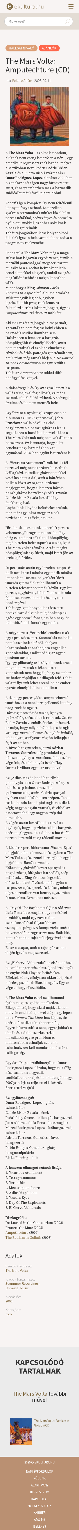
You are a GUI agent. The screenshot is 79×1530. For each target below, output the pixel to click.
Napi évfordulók (39, 1471)
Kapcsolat (39, 1499)
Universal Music (17, 1288)
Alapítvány (39, 1485)
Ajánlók (49, 48)
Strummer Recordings (22, 1283)
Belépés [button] (39, 1526)
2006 (9, 1301)
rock (8, 1314)
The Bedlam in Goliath (23, 1237)
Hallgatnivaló (21, 48)
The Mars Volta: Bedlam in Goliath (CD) (51, 1423)
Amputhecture (16, 1232)
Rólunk (39, 1478)
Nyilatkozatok (39, 1506)
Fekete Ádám (22, 80)
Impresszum (39, 1492)
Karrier (39, 1513)
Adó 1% (39, 1520)
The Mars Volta (16, 1270)
